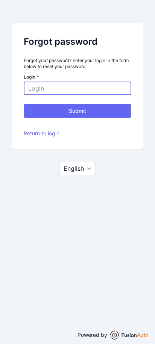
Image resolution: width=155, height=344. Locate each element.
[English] (77, 168)
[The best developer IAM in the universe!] (129, 334)
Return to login (41, 133)
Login (31, 77)
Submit (77, 111)
